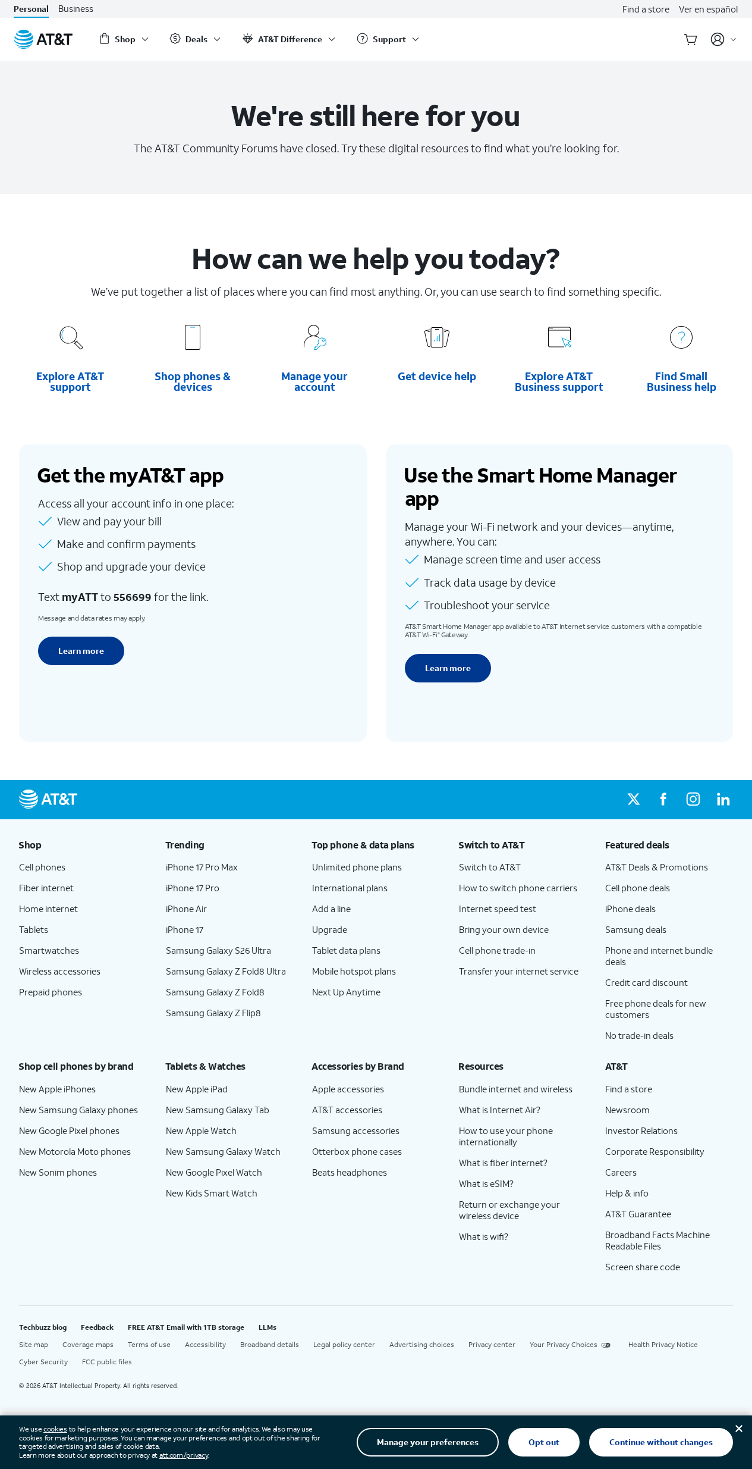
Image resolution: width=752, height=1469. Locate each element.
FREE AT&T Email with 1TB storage (186, 1327)
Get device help (437, 376)
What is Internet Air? (499, 1110)
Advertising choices (421, 1344)
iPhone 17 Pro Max (202, 867)
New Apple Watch (201, 1130)
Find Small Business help (681, 381)
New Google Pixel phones (69, 1130)
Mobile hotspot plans (354, 971)
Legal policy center (344, 1344)
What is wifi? (483, 1236)
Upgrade (329, 929)
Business (75, 8)
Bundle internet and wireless (515, 1089)
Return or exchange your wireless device (509, 1209)
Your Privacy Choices (563, 1344)
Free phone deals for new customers (655, 1008)
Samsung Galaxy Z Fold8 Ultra (226, 971)
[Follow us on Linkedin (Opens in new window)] (723, 800)
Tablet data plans (346, 950)
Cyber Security (43, 1361)
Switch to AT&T (490, 867)
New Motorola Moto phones (75, 1151)
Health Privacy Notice (663, 1344)
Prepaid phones (50, 992)
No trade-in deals (639, 1035)
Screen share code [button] (642, 1267)
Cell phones (42, 867)
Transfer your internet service (518, 971)
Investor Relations (641, 1130)
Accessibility (205, 1344)
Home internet (48, 908)
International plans (350, 888)
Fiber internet (46, 888)
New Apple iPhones (57, 1089)
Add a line (331, 908)
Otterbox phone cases (357, 1151)
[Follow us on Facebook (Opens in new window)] (663, 800)
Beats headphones (349, 1172)
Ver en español (708, 9)
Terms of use (149, 1344)
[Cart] (691, 39)
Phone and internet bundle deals (659, 955)
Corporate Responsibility (654, 1151)
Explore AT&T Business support (559, 381)
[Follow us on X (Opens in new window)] (634, 800)
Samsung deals (635, 929)
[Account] (723, 39)
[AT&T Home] (43, 39)
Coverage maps (88, 1344)
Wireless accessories (59, 971)
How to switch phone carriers (518, 888)
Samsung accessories (355, 1130)
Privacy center (491, 1344)
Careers (621, 1172)
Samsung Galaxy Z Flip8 (213, 1013)
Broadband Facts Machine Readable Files (657, 1240)
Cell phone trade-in (497, 950)
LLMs (267, 1327)
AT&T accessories (347, 1110)
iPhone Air (186, 908)
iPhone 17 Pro (192, 888)
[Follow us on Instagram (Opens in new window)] (693, 800)
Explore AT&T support (70, 381)
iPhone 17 (184, 929)
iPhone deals (630, 908)
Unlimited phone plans (357, 867)
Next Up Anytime (346, 992)
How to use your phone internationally (506, 1136)
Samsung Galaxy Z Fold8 (215, 992)
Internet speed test (497, 908)
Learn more (81, 650)
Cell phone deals (637, 888)
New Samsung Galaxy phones (78, 1110)
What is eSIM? (486, 1183)
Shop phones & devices (193, 381)
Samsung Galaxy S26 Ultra (218, 950)
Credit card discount (646, 982)
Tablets (33, 929)
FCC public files (107, 1361)
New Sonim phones (58, 1172)
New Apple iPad (197, 1089)
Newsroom (627, 1110)
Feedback (97, 1327)
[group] (83, 844)
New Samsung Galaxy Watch (223, 1151)
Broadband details (269, 1344)
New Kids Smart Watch (211, 1193)
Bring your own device (504, 929)
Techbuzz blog (43, 1327)
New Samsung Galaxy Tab (217, 1110)
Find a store (645, 9)
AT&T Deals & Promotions (656, 867)
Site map (33, 1344)
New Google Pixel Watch (214, 1172)
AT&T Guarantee (638, 1214)
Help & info (627, 1193)
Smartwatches (49, 950)
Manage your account (314, 381)
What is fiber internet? (503, 1163)
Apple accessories (348, 1089)
